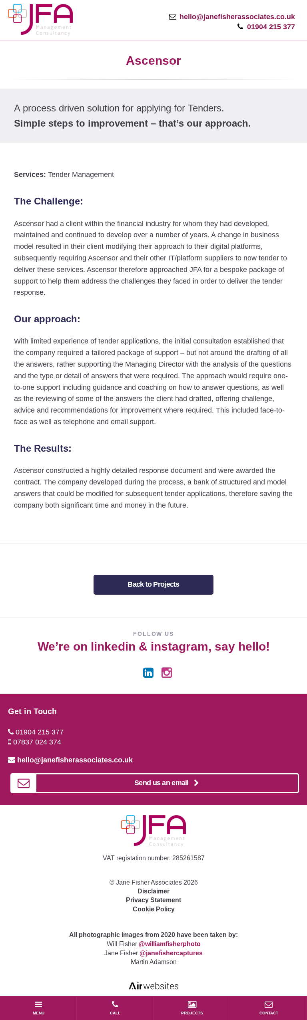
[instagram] (166, 672)
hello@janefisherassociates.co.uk (237, 17)
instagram (179, 646)
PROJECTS (192, 1013)
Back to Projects (153, 584)
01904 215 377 (271, 27)
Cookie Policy (154, 909)
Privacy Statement (153, 900)
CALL (115, 1013)
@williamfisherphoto (170, 944)
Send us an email (163, 783)
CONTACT (268, 1013)
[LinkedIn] (148, 672)
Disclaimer (153, 891)
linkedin (113, 646)
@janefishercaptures (171, 953)
